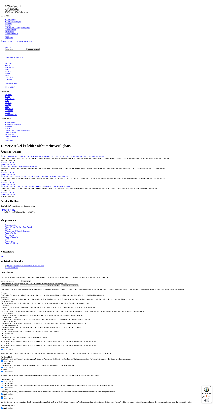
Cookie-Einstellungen (13, 22)
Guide (7, 97)
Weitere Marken (11, 115)
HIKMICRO (9, 99)
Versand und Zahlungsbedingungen (17, 28)
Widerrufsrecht (10, 30)
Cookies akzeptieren (52, 285)
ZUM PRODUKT (7, 162)
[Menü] (210, 387)
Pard (7, 107)
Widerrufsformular (11, 34)
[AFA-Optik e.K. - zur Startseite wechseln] (16, 41)
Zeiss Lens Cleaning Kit (28, 166)
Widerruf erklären (11, 243)
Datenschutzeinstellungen (10, 285)
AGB (7, 36)
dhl (2, 256)
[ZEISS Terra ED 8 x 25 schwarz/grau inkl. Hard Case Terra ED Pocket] (27, 156)
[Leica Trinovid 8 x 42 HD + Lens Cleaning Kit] (18, 176)
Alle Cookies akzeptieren (70, 285)
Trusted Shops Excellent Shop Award (18, 227)
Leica (7, 101)
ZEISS (7, 113)
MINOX (8, 103)
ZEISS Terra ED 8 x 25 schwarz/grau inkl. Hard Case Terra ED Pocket (78, 156)
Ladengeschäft (10, 225)
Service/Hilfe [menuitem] (15, 27)
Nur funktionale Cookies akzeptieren (32, 285)
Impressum (9, 38)
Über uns (8, 24)
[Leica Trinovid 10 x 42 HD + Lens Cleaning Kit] (19, 186)
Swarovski (9, 109)
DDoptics (8, 95)
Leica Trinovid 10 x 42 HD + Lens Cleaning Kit (54, 186)
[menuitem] (109, 20)
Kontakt (8, 26)
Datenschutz (9, 32)
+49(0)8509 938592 (8, 210)
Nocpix (8, 105)
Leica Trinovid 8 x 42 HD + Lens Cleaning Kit (53, 176)
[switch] (206, 400)
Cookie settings (10, 20)
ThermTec (9, 111)
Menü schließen (10, 87)
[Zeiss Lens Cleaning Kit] (10, 166)
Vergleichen (5, 164)
